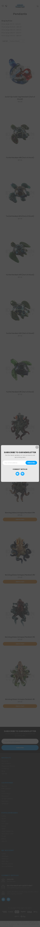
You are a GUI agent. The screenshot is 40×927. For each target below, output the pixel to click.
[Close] (37, 447)
